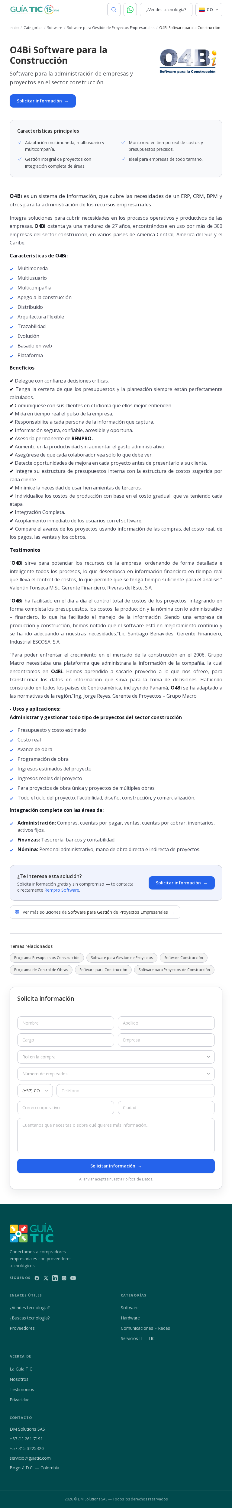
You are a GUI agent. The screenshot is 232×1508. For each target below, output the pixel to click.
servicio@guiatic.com (30, 1458)
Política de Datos (137, 1179)
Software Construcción (183, 957)
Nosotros (19, 1379)
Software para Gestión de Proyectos (122, 957)
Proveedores (22, 1328)
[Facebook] (37, 1278)
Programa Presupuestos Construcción (46, 957)
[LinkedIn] (55, 1278)
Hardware (130, 1318)
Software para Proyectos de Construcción (174, 969)
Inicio (14, 27)
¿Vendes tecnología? (166, 9)
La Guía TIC (21, 1369)
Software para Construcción (103, 969)
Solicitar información (43, 101)
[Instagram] (64, 1278)
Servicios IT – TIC (138, 1338)
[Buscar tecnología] (114, 9)
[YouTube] (73, 1278)
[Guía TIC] (35, 9)
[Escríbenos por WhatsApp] (130, 9)
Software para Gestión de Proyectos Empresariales (110, 27)
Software (54, 27)
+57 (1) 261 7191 (26, 1439)
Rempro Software (61, 890)
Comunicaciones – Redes (145, 1328)
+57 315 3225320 (27, 1448)
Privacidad (20, 1400)
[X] (46, 1278)
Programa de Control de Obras (41, 969)
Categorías (33, 27)
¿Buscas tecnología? (30, 1318)
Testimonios (22, 1389)
